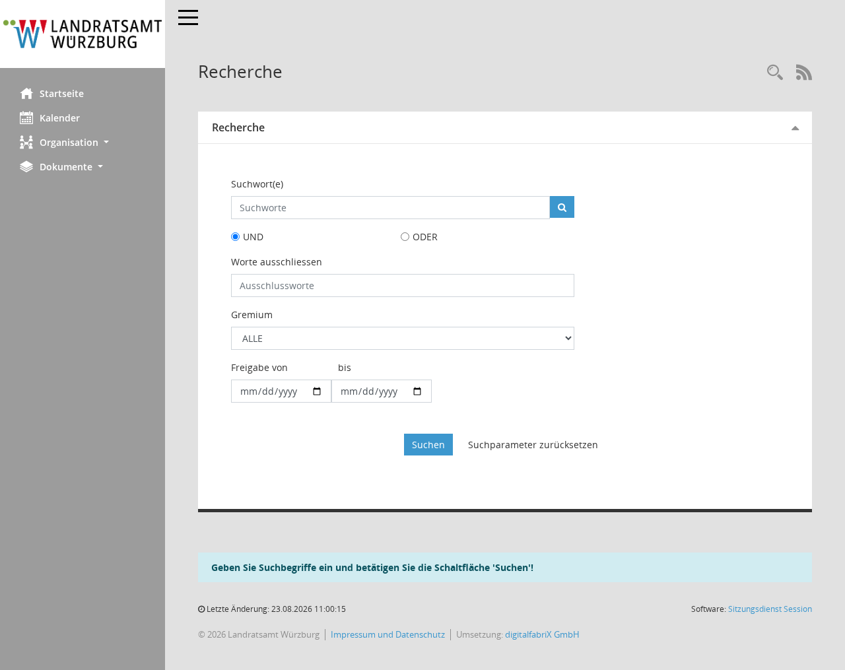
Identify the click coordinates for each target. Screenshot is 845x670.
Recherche (238, 127)
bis (344, 367)
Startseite (62, 93)
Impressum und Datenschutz (388, 634)
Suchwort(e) (257, 184)
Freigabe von (259, 367)
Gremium (252, 314)
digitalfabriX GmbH (542, 634)
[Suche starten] (562, 207)
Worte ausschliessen (276, 261)
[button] (82, 142)
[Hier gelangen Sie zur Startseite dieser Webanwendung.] (82, 34)
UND (253, 236)
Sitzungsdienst (770, 609)
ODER (425, 236)
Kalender (60, 118)
